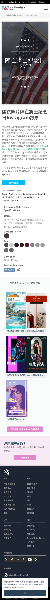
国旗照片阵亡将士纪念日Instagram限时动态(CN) (20, 197)
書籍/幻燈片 (32, 484)
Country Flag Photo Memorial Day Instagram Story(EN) (23, 194)
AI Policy (31, 529)
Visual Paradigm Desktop (33, 2)
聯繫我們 (7, 538)
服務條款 (31, 525)
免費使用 (25, 457)
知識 (29, 504)
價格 (5, 512)
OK (25, 593)
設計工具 (7, 496)
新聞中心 (7, 529)
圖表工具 (7, 492)
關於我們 (7, 525)
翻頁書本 (7, 488)
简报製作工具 (9, 504)
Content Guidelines (36, 538)
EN (18, 200)
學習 (29, 496)
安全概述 (31, 542)
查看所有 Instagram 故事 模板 (25, 429)
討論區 (30, 492)
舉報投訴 (31, 546)
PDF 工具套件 (9, 484)
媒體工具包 (8, 533)
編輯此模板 (14, 182)
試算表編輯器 (9, 508)
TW (21, 200)
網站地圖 (31, 512)
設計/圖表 (31, 488)
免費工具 (31, 508)
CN (24, 200)
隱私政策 (31, 533)
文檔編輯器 (8, 500)
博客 (29, 500)
